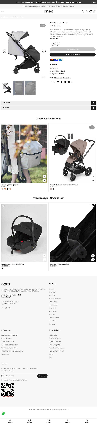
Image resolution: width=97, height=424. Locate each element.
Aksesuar (61, 74)
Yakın (4, 2)
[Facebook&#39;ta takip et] (2, 308)
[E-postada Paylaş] (69, 82)
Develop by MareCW (61, 409)
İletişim (51, 354)
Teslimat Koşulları (55, 338)
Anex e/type (53, 302)
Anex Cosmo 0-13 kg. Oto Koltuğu (13, 264)
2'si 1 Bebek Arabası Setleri (9, 345)
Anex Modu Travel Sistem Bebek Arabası (64, 185)
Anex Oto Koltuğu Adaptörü (59, 264)
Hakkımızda (53, 335)
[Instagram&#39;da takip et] (6, 308)
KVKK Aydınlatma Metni (56, 351)
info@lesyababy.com (12, 301)
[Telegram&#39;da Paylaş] (65, 82)
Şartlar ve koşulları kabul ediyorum (15, 380)
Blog (50, 357)
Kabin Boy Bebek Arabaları (9, 335)
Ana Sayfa (4, 17)
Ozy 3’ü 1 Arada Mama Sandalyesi (12, 351)
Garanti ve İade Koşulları (57, 348)
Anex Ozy (52, 321)
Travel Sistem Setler (8, 341)
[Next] (44, 51)
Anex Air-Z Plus (54, 318)
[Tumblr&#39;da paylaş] (61, 82)
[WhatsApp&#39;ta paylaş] (72, 82)
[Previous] (4, 51)
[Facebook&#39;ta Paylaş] (51, 82)
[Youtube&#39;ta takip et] (9, 308)
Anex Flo (52, 295)
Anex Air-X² (53, 311)
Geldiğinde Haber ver (72, 55)
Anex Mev (52, 292)
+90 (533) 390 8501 (10, 303)
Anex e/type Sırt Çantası (9, 185)
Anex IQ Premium (55, 298)
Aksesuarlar (53, 324)
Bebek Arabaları (6, 338)
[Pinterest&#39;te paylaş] (58, 82)
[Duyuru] (48, 2)
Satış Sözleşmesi (54, 345)
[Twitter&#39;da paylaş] (54, 82)
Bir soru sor (54, 64)
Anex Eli (51, 289)
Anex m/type (53, 305)
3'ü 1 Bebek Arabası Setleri (9, 348)
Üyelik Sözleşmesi (55, 341)
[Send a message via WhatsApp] (3, 413)
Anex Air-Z (52, 314)
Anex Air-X (52, 308)
